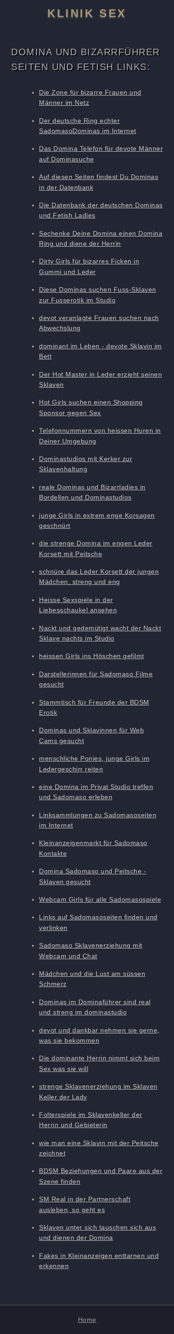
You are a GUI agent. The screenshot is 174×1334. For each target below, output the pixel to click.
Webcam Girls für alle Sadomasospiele (100, 899)
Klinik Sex (87, 13)
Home (87, 1319)
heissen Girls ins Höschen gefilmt (91, 656)
